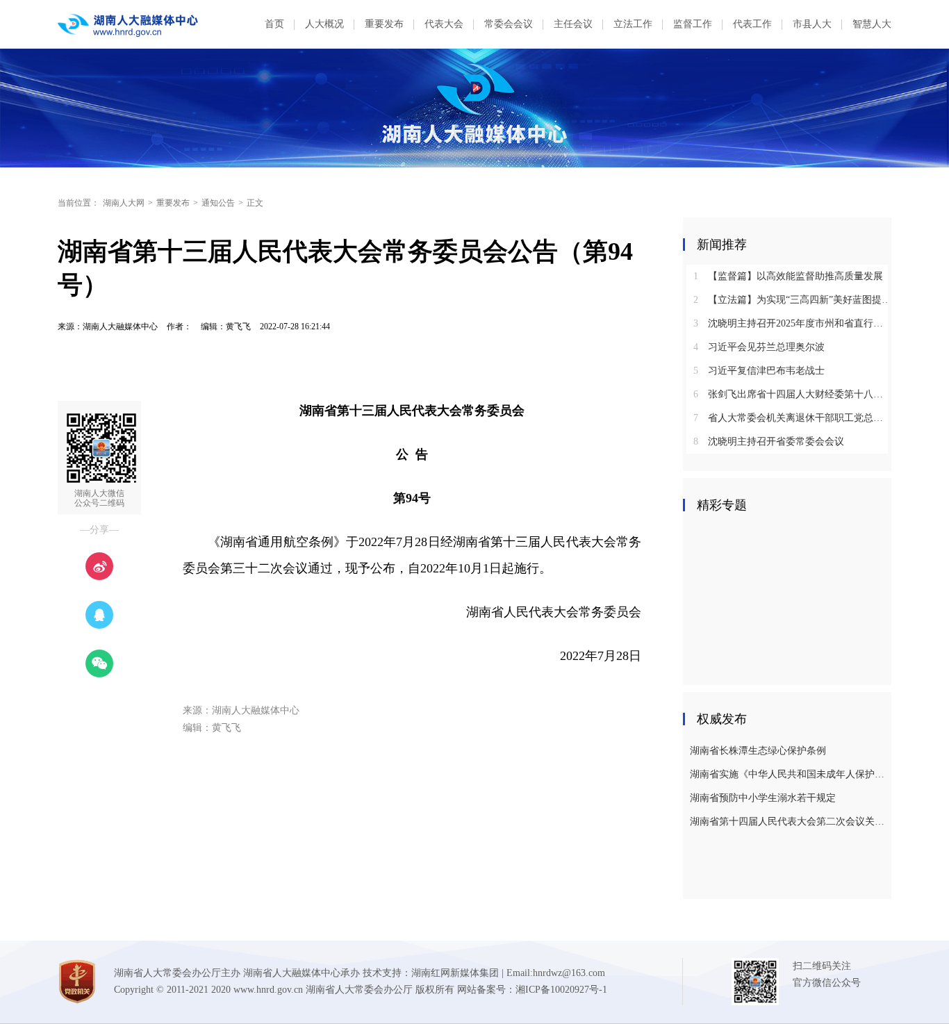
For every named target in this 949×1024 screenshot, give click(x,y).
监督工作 (692, 24)
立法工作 (632, 24)
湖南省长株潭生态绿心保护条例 (758, 750)
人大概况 (324, 24)
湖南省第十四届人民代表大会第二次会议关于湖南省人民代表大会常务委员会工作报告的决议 (789, 821)
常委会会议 (508, 24)
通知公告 (218, 203)
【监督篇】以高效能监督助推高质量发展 (788, 276)
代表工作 (752, 24)
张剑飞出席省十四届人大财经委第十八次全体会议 (792, 394)
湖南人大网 (124, 203)
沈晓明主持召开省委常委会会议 (768, 441)
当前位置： (78, 203)
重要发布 (384, 24)
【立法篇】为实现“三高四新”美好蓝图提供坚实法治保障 (792, 300)
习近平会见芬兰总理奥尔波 (759, 347)
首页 (274, 24)
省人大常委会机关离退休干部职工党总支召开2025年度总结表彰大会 (792, 418)
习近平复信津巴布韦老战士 (759, 370)
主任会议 (573, 24)
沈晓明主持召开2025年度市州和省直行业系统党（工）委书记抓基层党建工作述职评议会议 (792, 323)
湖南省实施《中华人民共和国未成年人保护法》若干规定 (789, 774)
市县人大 (812, 24)
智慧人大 (871, 24)
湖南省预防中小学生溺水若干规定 (763, 798)
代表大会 (443, 24)
